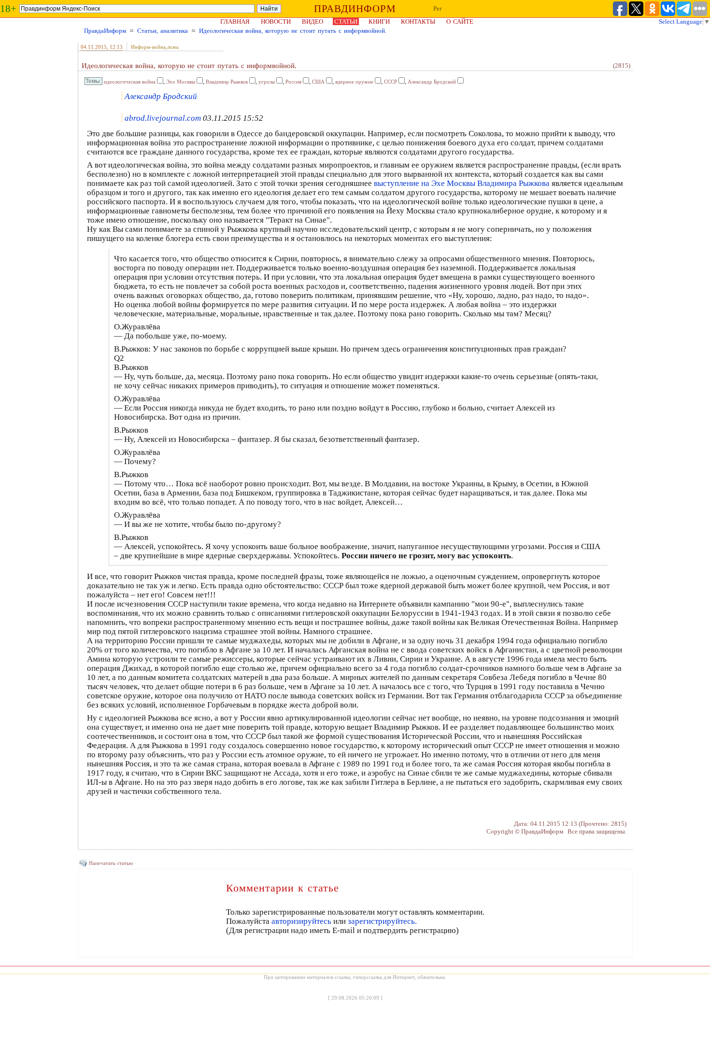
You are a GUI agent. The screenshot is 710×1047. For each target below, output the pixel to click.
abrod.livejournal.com (163, 118)
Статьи (345, 21)
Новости (276, 21)
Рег (437, 8)
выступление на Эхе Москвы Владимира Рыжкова (462, 183)
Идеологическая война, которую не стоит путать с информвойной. (292, 30)
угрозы (266, 82)
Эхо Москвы (180, 82)
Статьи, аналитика (162, 30)
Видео (312, 21)
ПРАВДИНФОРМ (355, 8)
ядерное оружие (354, 82)
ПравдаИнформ (105, 30)
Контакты (418, 21)
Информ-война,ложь (155, 47)
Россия (293, 82)
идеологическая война (130, 82)
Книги (379, 21)
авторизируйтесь (301, 921)
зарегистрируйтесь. (382, 921)
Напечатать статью (111, 863)
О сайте (459, 21)
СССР (390, 82)
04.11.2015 (94, 47)
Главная (235, 21)
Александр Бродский (432, 82)
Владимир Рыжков (227, 82)
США (318, 82)
